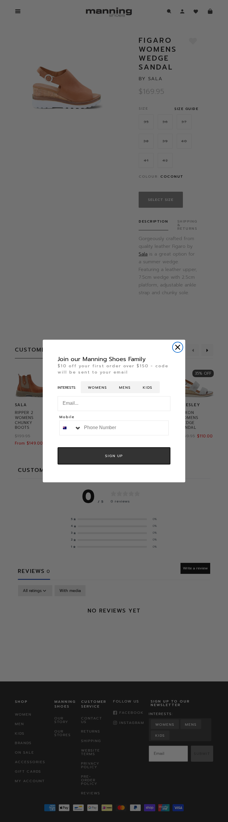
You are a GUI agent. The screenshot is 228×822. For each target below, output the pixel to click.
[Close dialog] (177, 347)
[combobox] (70, 428)
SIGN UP (114, 456)
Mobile (67, 417)
